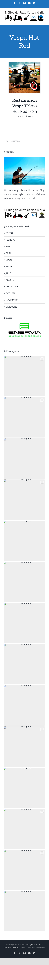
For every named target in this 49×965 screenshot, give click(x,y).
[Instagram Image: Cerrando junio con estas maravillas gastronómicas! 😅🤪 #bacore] (24, 582)
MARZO (9, 246)
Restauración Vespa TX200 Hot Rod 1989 (24, 106)
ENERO (9, 233)
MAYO (9, 259)
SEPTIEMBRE (12, 286)
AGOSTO (10, 279)
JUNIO (9, 266)
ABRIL (8, 253)
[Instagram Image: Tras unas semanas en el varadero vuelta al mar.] (24, 746)
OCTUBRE (11, 293)
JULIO (8, 273)
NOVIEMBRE (12, 300)
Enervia (15, 947)
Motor (30, 116)
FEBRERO (10, 239)
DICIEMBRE (11, 306)
